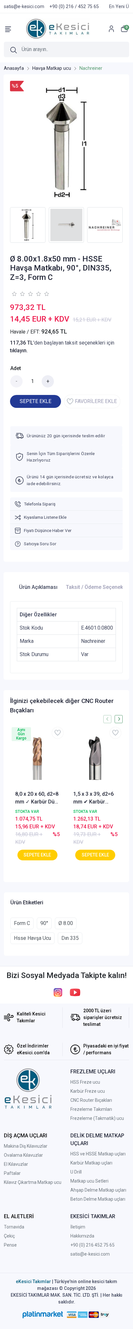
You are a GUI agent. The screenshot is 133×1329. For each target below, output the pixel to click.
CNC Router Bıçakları (91, 1100)
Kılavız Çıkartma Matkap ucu (32, 1182)
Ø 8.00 (65, 923)
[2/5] (18, 294)
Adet (15, 368)
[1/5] (14, 294)
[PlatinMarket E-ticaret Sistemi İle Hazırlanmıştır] (43, 1314)
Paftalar (12, 1173)
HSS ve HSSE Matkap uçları (98, 1153)
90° (44, 923)
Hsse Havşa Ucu (32, 938)
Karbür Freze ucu (87, 1091)
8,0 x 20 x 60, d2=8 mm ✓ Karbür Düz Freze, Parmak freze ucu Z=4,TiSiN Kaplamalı (36, 798)
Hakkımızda (82, 1236)
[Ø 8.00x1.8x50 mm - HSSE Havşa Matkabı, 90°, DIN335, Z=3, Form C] (66, 142)
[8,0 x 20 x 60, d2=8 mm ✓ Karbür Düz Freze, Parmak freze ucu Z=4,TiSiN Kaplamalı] (37, 757)
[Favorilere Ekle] (57, 733)
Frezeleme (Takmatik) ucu (97, 1118)
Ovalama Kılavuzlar (23, 1155)
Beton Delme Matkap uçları (97, 1199)
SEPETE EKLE (35, 401)
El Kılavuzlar (16, 1164)
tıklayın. (19, 350)
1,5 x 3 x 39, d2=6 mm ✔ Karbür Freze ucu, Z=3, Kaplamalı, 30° (93, 798)
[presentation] (107, 719)
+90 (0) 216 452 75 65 (92, 1245)
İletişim (77, 1226)
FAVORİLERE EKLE (96, 401)
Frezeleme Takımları (91, 1109)
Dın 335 (70, 938)
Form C (22, 923)
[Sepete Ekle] (37, 855)
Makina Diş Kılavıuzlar (25, 1146)
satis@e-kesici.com (90, 1254)
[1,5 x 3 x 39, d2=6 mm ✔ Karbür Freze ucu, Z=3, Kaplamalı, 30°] (95, 757)
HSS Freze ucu (85, 1082)
